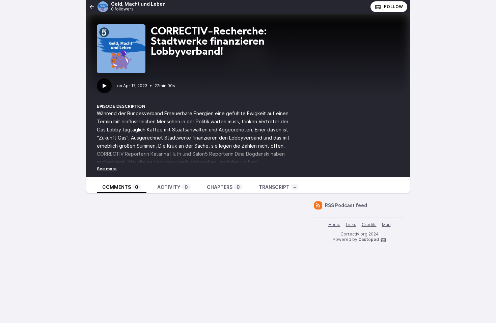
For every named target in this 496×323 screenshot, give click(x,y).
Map (386, 224)
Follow (393, 6)
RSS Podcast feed (346, 205)
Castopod (368, 239)
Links (351, 224)
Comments (120, 187)
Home (334, 224)
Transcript (277, 187)
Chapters (223, 187)
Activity (172, 187)
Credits (369, 224)
